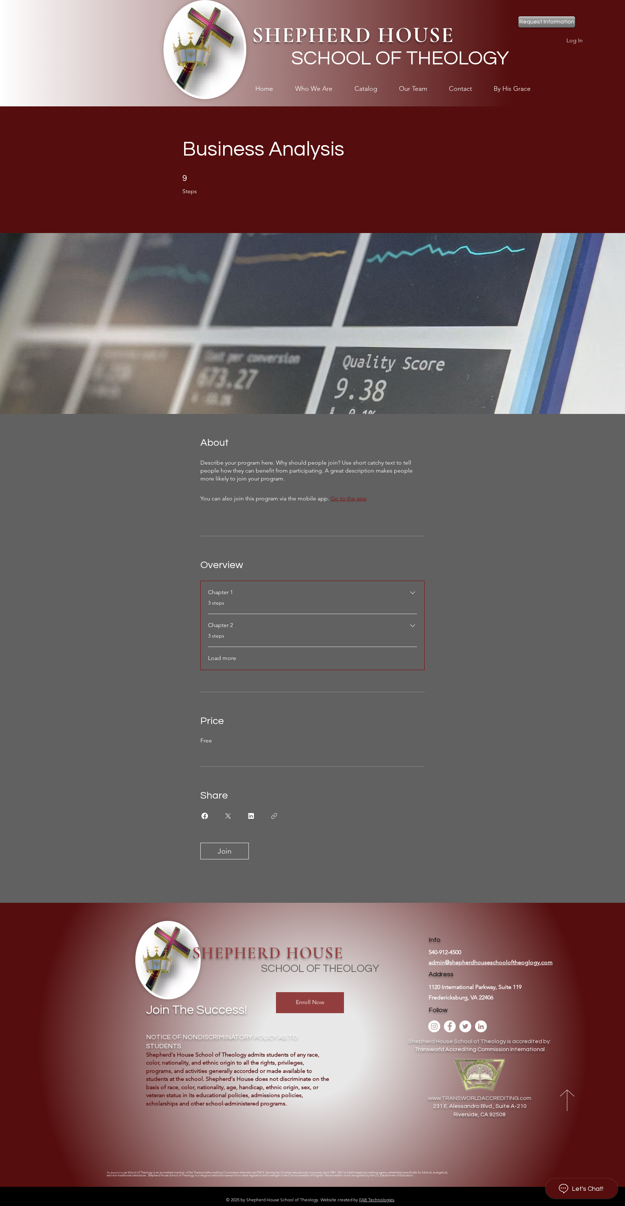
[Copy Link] (274, 816)
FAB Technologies (376, 1199)
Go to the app (349, 498)
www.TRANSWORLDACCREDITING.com (479, 1098)
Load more (222, 658)
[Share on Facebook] (204, 816)
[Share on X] (228, 816)
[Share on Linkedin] (251, 816)
